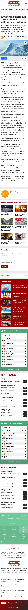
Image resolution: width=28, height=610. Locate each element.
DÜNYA (10, 14)
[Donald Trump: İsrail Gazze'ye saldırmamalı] (7, 236)
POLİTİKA (11, 9)
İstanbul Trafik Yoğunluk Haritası (19, 586)
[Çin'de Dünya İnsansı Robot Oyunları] (7, 208)
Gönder (4, 266)
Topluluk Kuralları (10, 557)
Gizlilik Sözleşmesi (11, 555)
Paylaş (4, 58)
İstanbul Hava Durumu (19, 580)
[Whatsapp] (19, 549)
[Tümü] (26, 275)
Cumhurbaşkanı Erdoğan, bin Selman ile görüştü (20, 242)
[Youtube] (14, 549)
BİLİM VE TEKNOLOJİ (21, 554)
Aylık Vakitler (5, 542)
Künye (23, 555)
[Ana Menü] (1, 3)
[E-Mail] (11, 196)
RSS (5, 602)
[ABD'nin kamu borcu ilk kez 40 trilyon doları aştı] (21, 222)
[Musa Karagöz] (5, 194)
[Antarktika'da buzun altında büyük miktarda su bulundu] (14, 48)
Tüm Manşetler (20, 590)
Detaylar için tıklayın (14, 369)
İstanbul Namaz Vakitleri (6, 586)
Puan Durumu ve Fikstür (6, 591)
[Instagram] (11, 549)
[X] (8, 549)
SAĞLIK (9, 554)
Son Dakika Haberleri (8, 596)
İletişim (19, 555)
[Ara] (26, 4)
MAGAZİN (25, 9)
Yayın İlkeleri (19, 557)
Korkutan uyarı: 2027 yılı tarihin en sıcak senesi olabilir (20, 214)
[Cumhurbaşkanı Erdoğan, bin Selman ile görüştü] (21, 236)
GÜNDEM (4, 9)
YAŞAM (13, 554)
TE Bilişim (18, 607)
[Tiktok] (17, 549)
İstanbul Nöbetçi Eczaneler (6, 580)
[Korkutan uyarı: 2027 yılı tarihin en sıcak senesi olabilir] (21, 208)
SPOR (18, 9)
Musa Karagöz (14, 192)
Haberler (3, 14)
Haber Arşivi (20, 596)
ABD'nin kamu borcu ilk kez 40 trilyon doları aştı (20, 228)
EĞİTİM (4, 555)
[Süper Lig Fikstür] (26, 375)
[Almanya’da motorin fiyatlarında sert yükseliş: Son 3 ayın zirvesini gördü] (7, 222)
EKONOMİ (3, 554)
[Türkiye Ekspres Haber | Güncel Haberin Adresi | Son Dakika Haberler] (14, 4)
